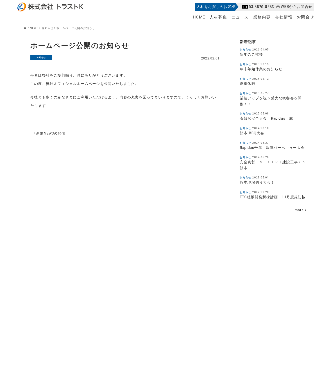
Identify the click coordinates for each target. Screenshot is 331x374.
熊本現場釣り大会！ (257, 182)
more (299, 210)
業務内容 (262, 17)
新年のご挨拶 (251, 54)
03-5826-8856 (261, 6)
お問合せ (305, 17)
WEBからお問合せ (296, 6)
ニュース (240, 17)
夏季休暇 (247, 84)
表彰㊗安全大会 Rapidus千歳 (268, 118)
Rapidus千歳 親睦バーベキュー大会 (272, 148)
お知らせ (41, 57)
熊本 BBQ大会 (252, 133)
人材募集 (218, 17)
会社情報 (283, 17)
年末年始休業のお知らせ (261, 69)
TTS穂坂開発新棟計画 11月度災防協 (273, 197)
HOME (199, 17)
